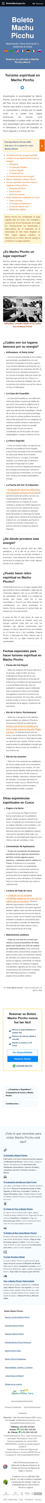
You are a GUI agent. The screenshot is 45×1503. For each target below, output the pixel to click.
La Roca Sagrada (16, 170)
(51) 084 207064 (27, 1427)
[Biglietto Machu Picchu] (34, 51)
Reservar (39, 4)
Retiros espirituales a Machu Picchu (21, 179)
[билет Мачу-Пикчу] (39, 51)
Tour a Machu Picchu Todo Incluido (19, 1281)
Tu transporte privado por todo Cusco (20, 1182)
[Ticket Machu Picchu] (17, 51)
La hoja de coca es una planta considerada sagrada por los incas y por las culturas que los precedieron (24, 898)
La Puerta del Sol (16, 173)
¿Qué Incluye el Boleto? (14, 1376)
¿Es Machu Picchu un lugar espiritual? (22, 155)
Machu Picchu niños (13, 1351)
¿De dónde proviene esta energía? (20, 176)
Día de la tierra (15, 191)
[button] (22, 1052)
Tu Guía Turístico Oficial (14, 1257)
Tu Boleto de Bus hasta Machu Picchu (20, 1233)
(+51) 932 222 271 (24, 1066)
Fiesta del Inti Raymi (17, 188)
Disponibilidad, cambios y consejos (18, 1367)
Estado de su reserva (13, 1384)
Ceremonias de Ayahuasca (20, 203)
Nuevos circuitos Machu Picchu (17, 1317)
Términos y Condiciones (13, 1407)
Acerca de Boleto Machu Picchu (22, 1401)
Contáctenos (22, 1413)
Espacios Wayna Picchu (14, 1334)
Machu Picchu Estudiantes (15, 1359)
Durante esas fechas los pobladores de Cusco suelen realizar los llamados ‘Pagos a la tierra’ (23, 729)
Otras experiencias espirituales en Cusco (23, 197)
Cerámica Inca (13, 1104)
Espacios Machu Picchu (14, 1326)
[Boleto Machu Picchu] (6, 51)
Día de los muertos (17, 194)
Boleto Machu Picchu (22, 27)
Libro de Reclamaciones (32, 1407)
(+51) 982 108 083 (28, 1430)
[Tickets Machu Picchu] (28, 51)
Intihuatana (13, 164)
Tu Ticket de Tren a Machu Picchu (18, 1209)
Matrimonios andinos (17, 209)
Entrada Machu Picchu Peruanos (18, 1342)
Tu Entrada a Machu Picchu (15, 1155)
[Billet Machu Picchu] (23, 51)
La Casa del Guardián (18, 167)
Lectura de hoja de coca (19, 206)
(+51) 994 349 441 (29, 1432)
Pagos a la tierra (15, 200)
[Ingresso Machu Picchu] (11, 51)
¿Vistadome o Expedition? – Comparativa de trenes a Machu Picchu (19, 1092)
